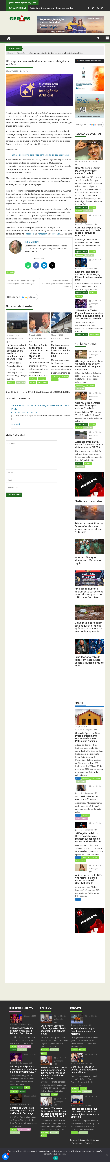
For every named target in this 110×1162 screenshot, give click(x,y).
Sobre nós (84, 1140)
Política (44, 1053)
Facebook (29, 233)
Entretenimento (82, 818)
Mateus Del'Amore (15, 338)
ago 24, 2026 (36, 335)
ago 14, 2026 (96, 865)
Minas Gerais (42, 382)
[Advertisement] (89, 683)
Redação (93, 161)
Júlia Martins (26, 71)
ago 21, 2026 (61, 1099)
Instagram (42, 233)
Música (13, 1050)
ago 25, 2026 (96, 260)
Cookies (88, 1143)
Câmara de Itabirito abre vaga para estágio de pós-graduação (40, 154)
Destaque (33, 379)
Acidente (79, 463)
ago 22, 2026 (82, 726)
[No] (106, 1155)
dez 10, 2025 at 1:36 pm (25, 412)
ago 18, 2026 (96, 786)
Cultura (92, 207)
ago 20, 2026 (31, 1054)
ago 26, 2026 (13, 335)
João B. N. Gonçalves (38, 338)
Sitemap (95, 1140)
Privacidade (77, 1143)
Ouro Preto (20, 382)
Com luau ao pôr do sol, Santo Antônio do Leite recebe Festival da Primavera (66, 8)
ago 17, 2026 (96, 823)
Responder (16, 424)
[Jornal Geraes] (8, 38)
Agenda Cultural (81, 207)
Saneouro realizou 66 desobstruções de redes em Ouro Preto (57, 283)
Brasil (78, 778)
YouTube (56, 233)
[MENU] (107, 38)
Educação (10, 272)
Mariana (32, 382)
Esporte (74, 1050)
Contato (74, 1140)
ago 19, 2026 (58, 335)
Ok (55, 1158)
